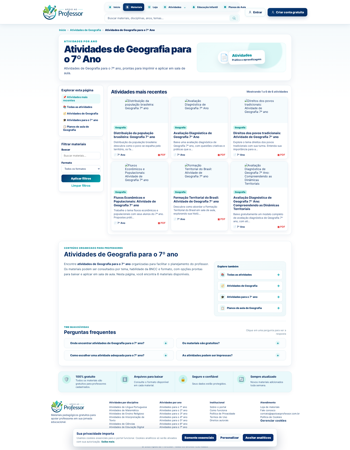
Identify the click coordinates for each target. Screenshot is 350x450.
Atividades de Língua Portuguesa (128, 407)
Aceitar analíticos (258, 437)
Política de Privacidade (222, 413)
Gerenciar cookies (273, 420)
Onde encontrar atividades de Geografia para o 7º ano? (107, 343)
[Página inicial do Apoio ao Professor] (72, 12)
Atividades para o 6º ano (173, 423)
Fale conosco (267, 410)
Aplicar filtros (81, 178)
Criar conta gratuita (290, 12)
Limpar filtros (80, 185)
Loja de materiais (269, 407)
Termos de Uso (218, 417)
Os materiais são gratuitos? (201, 343)
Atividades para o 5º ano (173, 420)
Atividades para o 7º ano (173, 427)
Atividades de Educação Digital (126, 427)
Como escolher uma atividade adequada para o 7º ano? (107, 355)
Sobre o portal (218, 407)
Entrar (257, 12)
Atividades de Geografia (85, 30)
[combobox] (167, 18)
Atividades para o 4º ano (173, 417)
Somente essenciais (199, 437)
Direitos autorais (219, 420)
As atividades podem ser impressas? (207, 355)
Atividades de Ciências (122, 423)
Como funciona (218, 410)
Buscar (65, 149)
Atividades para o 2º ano (173, 410)
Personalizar (229, 437)
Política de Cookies (271, 417)
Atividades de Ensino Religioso (126, 413)
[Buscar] (234, 18)
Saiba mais (107, 441)
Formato (66, 162)
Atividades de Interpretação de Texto (126, 419)
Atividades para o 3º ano (173, 413)
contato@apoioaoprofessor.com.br (279, 413)
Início (62, 30)
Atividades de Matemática (124, 410)
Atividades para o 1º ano (173, 407)
